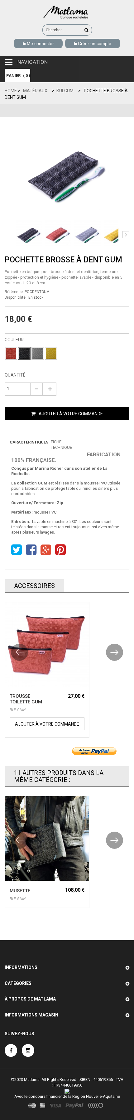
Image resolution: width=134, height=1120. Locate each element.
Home (11, 90)
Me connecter (40, 43)
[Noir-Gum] (24, 353)
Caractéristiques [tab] (28, 442)
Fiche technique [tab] (61, 444)
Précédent (8, 234)
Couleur (15, 339)
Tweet (16, 550)
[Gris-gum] (37, 353)
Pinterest (60, 550)
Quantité (15, 375)
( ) (18, 75)
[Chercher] (86, 30)
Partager (31, 550)
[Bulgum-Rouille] (11, 353)
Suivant (125, 234)
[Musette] (47, 838)
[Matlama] (67, 12)
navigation (32, 62)
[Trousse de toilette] (47, 644)
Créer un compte (94, 43)
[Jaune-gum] (51, 353)
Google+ (46, 550)
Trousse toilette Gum (26, 699)
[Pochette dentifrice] (29, 233)
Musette (20, 891)
